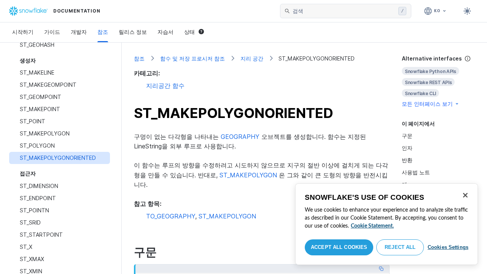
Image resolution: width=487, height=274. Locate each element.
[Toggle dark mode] (467, 11)
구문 (407, 135)
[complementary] (438, 81)
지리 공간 (251, 58)
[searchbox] (344, 11)
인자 (407, 148)
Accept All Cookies (339, 247)
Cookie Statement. (372, 226)
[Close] (465, 195)
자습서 (165, 32)
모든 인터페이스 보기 (427, 103)
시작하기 (22, 32)
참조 (102, 32)
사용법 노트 (416, 172)
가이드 (52, 32)
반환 (407, 160)
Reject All (400, 247)
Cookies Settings (448, 247)
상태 (189, 32)
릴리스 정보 (133, 32)
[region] (386, 224)
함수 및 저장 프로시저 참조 (192, 58)
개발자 (79, 32)
